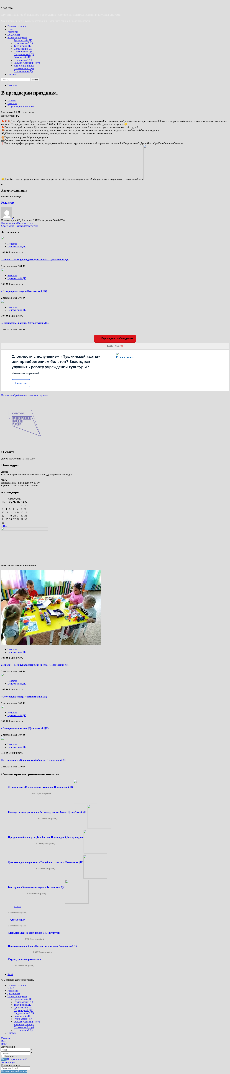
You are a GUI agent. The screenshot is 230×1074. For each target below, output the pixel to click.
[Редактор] (7, 217)
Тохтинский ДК (22, 46)
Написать (20, 383)
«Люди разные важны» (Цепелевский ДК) (25, 323)
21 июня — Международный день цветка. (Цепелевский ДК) (35, 259)
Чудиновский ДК (23, 60)
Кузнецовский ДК (23, 43)
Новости (12, 85)
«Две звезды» (17, 919)
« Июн (4, 526)
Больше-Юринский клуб (27, 63)
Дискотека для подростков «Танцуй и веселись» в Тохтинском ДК (45, 862)
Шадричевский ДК (24, 54)
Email (10, 974)
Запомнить (11, 1056)
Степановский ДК (23, 71)
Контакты (13, 32)
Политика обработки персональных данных (24, 395)
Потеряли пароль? (17, 1059)
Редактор (7, 202)
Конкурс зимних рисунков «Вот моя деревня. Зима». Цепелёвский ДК (47, 812)
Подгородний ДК (23, 51)
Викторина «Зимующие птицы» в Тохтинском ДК (36, 887)
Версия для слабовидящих (117, 338)
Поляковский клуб (24, 68)
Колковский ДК (22, 57)
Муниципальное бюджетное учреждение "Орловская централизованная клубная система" (61, 14)
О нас (11, 29)
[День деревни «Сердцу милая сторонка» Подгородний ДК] (85, 802)
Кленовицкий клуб (24, 65)
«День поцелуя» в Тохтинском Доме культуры (34, 932)
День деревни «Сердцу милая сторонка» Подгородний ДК (40, 787)
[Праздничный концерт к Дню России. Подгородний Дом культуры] (95, 852)
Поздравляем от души (19, 226)
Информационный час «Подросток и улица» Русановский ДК (42, 946)
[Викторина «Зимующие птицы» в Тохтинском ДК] (77, 902)
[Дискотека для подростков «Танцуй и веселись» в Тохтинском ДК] (95, 877)
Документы (14, 34)
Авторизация (8, 1062)
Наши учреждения (17, 37)
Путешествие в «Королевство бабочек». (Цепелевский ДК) (34, 760)
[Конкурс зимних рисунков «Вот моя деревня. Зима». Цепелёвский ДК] (99, 827)
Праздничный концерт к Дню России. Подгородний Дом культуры (45, 837)
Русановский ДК (23, 40)
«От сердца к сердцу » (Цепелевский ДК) (24, 291)
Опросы (12, 74)
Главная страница (17, 26)
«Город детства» (17, 223)
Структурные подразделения (24, 959)
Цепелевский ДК (23, 48)
